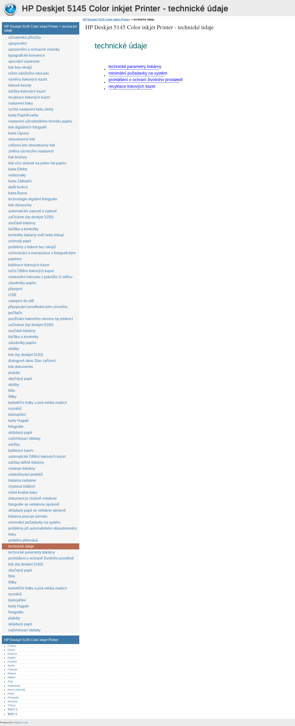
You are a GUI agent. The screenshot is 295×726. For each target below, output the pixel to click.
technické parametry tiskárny (31, 552)
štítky (12, 397)
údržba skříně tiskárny (26, 462)
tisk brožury (17, 157)
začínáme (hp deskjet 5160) (30, 325)
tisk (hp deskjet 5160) (25, 564)
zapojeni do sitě (21, 301)
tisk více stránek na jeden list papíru (37, 163)
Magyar (12, 673)
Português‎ (13, 697)
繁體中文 (13, 714)
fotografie (16, 427)
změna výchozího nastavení (31, 151)
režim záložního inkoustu (28, 73)
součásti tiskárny (21, 223)
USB (12, 295)
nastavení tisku (20, 103)
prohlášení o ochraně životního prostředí (41, 558)
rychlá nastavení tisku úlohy (30, 109)
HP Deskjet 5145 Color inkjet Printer (10, 9)
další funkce (18, 187)
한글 (10, 681)
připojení (15, 289)
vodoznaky (17, 175)
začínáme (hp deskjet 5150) (30, 217)
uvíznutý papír (19, 241)
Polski (11, 693)
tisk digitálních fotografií (27, 127)
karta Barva (17, 193)
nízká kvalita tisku (22, 492)
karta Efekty (17, 169)
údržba (14, 444)
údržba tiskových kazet (26, 91)
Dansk (11, 649)
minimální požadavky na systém (34, 522)
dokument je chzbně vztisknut (32, 498)
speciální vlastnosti (23, 61)
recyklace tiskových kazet (29, 97)
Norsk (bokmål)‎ (16, 689)
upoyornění (17, 43)
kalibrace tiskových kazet (28, 265)
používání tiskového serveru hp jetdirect (40, 319)
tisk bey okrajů (20, 67)
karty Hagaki (18, 421)
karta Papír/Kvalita (23, 115)
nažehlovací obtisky (24, 438)
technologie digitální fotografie (32, 199)
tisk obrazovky (20, 205)
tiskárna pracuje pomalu (27, 516)
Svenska (13, 701)
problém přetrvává (23, 540)
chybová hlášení (21, 486)
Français (13, 669)
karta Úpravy (18, 133)
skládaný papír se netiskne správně (37, 510)
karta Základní (20, 181)
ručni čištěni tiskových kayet (31, 271)
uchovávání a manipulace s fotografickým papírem (42, 256)
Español (12, 661)
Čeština (12, 645)
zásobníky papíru (22, 283)
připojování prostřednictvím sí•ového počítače (38, 310)
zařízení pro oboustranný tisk (31, 145)
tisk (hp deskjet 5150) (25, 355)
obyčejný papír (20, 379)
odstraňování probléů (25, 474)
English (12, 657)
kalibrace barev (20, 450)
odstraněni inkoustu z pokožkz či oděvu (40, 277)
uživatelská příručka (24, 37)
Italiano (11, 677)
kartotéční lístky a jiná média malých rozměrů (37, 591)
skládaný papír (20, 432)
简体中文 (13, 709)
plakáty (14, 373)
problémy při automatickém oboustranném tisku (42, 531)
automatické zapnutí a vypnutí (32, 211)
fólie (11, 391)
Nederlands (14, 685)
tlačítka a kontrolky (23, 229)
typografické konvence (26, 55)
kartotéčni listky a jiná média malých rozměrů (37, 406)
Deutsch (12, 653)
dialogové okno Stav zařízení (32, 361)
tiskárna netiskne (22, 480)
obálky (13, 349)
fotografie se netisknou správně (33, 504)
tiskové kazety (19, 85)
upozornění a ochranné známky (34, 49)
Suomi (11, 665)
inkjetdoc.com (20, 722)
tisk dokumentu (20, 367)
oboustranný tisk (21, 139)
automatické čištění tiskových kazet (36, 456)
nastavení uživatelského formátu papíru (40, 121)
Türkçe (12, 705)
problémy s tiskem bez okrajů (32, 247)
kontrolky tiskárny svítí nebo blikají (36, 235)
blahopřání (17, 415)
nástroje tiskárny (21, 468)
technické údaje (21, 546)
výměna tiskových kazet (27, 79)
